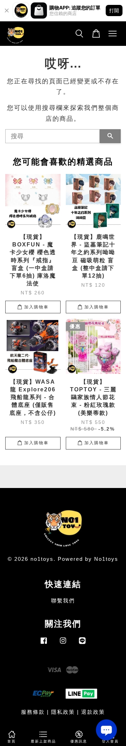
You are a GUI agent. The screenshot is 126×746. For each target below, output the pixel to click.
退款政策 (93, 712)
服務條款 (33, 712)
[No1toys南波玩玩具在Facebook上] (44, 644)
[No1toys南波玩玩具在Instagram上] (63, 644)
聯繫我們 (63, 601)
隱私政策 (63, 712)
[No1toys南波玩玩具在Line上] (82, 644)
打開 (114, 10)
